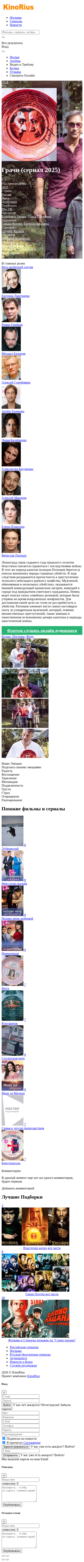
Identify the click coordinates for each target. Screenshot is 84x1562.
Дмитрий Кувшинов (16, 238)
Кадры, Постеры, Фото (18, 636)
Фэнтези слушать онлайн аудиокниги (42, 630)
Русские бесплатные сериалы (30, 1354)
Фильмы (16, 17)
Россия (6, 194)
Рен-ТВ (7, 209)
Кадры (14, 68)
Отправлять (10, 1455)
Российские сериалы (24, 1347)
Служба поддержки (23, 1365)
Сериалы (16, 21)
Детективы (9, 202)
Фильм (14, 57)
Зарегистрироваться (15, 1446)
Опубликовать (12, 1504)
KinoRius (33, 1376)
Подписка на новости (22, 1438)
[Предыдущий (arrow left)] (3, 1559)
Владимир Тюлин (14, 216)
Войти (7, 1405)
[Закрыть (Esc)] (3, 1556)
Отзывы (15, 72)
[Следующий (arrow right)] (7, 1559)
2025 (5, 187)
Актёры (15, 61)
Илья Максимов (13, 245)
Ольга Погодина (39, 216)
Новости (16, 25)
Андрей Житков (13, 231)
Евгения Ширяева (36, 223)
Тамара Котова (12, 223)
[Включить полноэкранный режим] (7, 1556)
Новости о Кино (21, 1362)
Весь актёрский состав (17, 267)
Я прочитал (24, 1442)
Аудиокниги (18, 1358)
